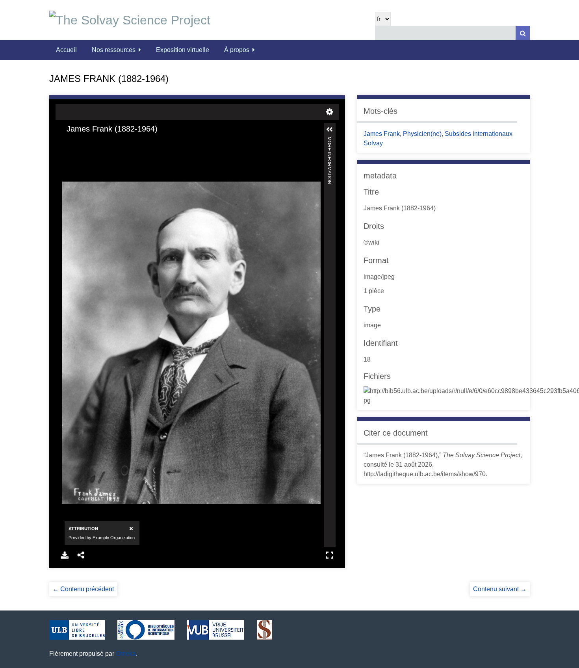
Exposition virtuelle (182, 49)
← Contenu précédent (83, 589)
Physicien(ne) (422, 133)
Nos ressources (113, 49)
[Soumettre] (523, 33)
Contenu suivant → (500, 589)
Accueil (66, 49)
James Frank (382, 133)
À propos (236, 49)
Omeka (126, 653)
